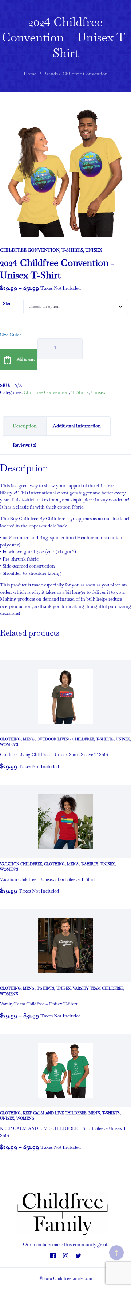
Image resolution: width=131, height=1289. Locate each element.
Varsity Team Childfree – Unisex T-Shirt (39, 1004)
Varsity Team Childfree (98, 988)
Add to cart (26, 359)
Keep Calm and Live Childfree (54, 1113)
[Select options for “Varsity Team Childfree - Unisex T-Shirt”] (7, 1020)
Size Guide (11, 335)
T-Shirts (72, 250)
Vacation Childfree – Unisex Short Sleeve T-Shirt (47, 879)
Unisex (93, 250)
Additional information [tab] (77, 426)
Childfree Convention (29, 250)
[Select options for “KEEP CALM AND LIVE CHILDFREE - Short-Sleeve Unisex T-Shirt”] (7, 1151)
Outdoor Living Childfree (65, 739)
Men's (29, 739)
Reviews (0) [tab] (24, 445)
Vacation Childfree (21, 864)
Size (7, 303)
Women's (9, 744)
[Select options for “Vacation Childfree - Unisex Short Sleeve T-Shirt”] (7, 895)
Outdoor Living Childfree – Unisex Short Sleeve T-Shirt (54, 755)
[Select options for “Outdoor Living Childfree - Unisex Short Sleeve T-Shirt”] (7, 770)
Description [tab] (25, 426)
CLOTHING (10, 739)
